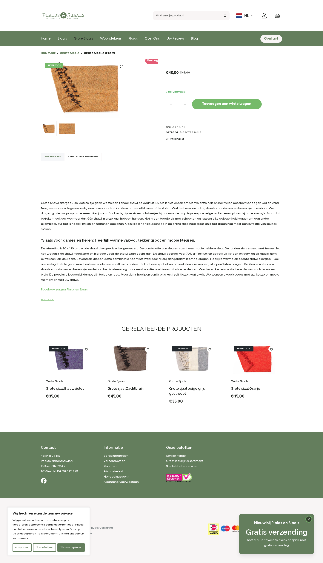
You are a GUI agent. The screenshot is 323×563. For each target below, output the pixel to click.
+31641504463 (50, 455)
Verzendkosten (114, 461)
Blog (194, 38)
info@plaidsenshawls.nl (57, 461)
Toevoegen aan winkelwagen (226, 104)
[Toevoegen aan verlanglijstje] (86, 349)
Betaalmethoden (116, 455)
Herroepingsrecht (116, 476)
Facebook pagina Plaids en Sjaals (64, 289)
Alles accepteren (71, 547)
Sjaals (62, 38)
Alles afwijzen (44, 547)
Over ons (152, 38)
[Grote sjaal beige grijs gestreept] (192, 358)
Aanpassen (22, 547)
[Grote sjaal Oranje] (254, 358)
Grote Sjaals (83, 38)
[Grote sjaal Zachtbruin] (130, 358)
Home (46, 38)
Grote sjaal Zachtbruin (125, 388)
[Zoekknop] (225, 15)
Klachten (110, 466)
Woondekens (110, 38)
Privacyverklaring (101, 527)
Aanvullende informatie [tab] (83, 157)
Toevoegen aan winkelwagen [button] (131, 408)
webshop (47, 299)
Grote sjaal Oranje (245, 388)
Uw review (175, 38)
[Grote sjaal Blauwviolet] (69, 358)
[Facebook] (44, 481)
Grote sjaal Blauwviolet (65, 388)
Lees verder (59, 411)
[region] (48, 531)
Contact (271, 38)
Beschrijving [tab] (52, 157)
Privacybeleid (113, 471)
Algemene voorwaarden (121, 482)
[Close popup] (308, 519)
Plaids (133, 38)
